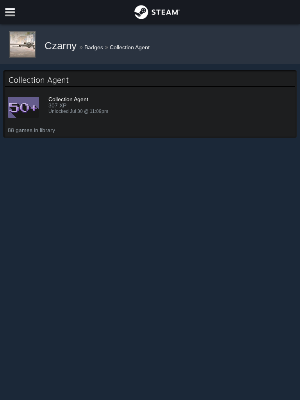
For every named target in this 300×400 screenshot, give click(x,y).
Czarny (62, 46)
